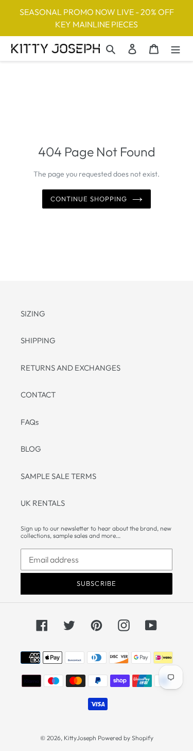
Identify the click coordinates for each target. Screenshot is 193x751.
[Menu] (175, 49)
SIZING (33, 313)
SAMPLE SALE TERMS (58, 476)
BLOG (31, 449)
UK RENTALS (43, 503)
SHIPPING (38, 340)
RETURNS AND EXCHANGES (70, 368)
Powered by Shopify (125, 738)
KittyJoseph (80, 738)
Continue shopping (89, 199)
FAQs (30, 422)
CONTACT (38, 395)
